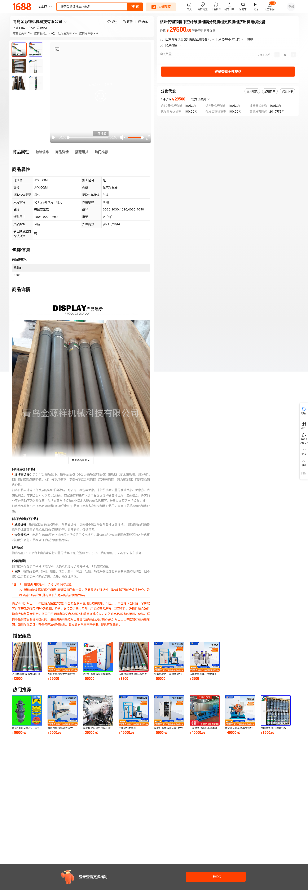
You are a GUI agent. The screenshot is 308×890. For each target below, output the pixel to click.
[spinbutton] (285, 55)
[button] (100, 96)
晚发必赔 (171, 45)
